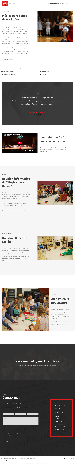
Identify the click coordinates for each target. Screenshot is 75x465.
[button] (19, 69)
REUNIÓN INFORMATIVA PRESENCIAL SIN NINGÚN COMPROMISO (14, 68)
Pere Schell (43, 463)
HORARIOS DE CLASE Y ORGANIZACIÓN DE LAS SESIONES (51, 68)
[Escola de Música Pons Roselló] (5, 3)
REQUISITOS (4, 76)
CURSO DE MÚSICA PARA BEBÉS (46, 71)
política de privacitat (16, 435)
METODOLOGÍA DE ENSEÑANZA (8, 74)
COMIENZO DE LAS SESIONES (8, 71)
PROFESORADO (43, 74)
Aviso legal (47, 463)
